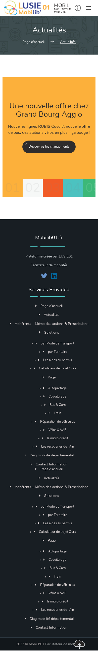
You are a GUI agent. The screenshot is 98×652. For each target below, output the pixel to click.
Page (52, 377)
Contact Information (51, 464)
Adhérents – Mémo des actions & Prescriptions (51, 323)
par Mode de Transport (57, 343)
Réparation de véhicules (57, 421)
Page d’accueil (51, 305)
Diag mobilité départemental (52, 455)
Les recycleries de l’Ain (57, 446)
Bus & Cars (58, 405)
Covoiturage (57, 396)
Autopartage (57, 388)
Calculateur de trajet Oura (57, 368)
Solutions (51, 332)
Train (57, 413)
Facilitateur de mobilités (63, 644)
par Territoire (57, 352)
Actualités (51, 314)
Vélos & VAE (57, 430)
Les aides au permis (57, 360)
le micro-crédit (57, 438)
